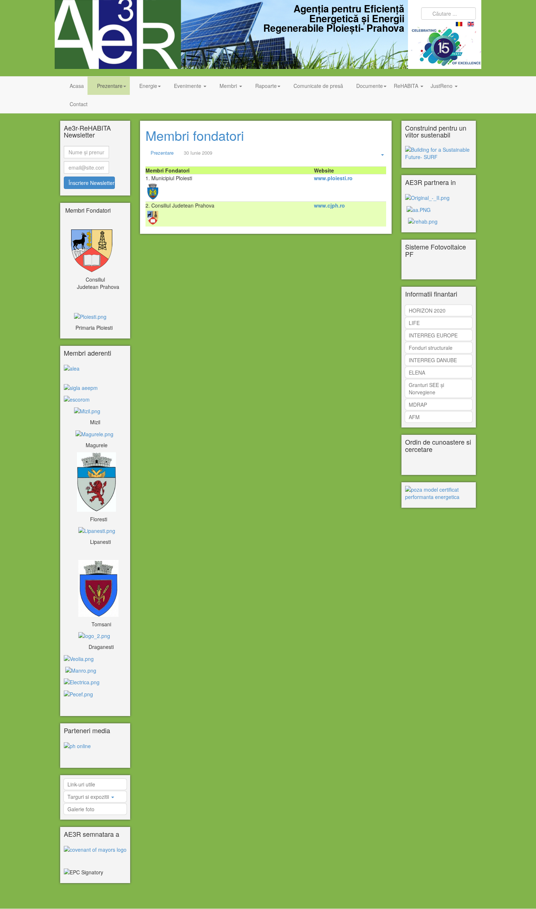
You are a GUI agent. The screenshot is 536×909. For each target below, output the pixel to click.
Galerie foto (80, 809)
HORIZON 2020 (427, 310)
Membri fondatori (194, 135)
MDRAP (418, 404)
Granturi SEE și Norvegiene (426, 388)
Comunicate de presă (318, 85)
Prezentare (110, 85)
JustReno (442, 85)
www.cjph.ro (329, 205)
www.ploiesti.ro (333, 178)
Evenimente (188, 85)
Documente (369, 85)
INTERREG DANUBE (433, 360)
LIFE (414, 322)
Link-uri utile (81, 784)
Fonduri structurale (431, 347)
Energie (148, 85)
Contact (79, 104)
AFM (414, 417)
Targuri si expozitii (88, 796)
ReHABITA (407, 85)
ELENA (417, 372)
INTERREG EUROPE (433, 335)
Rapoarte (266, 85)
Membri (229, 85)
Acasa (77, 85)
